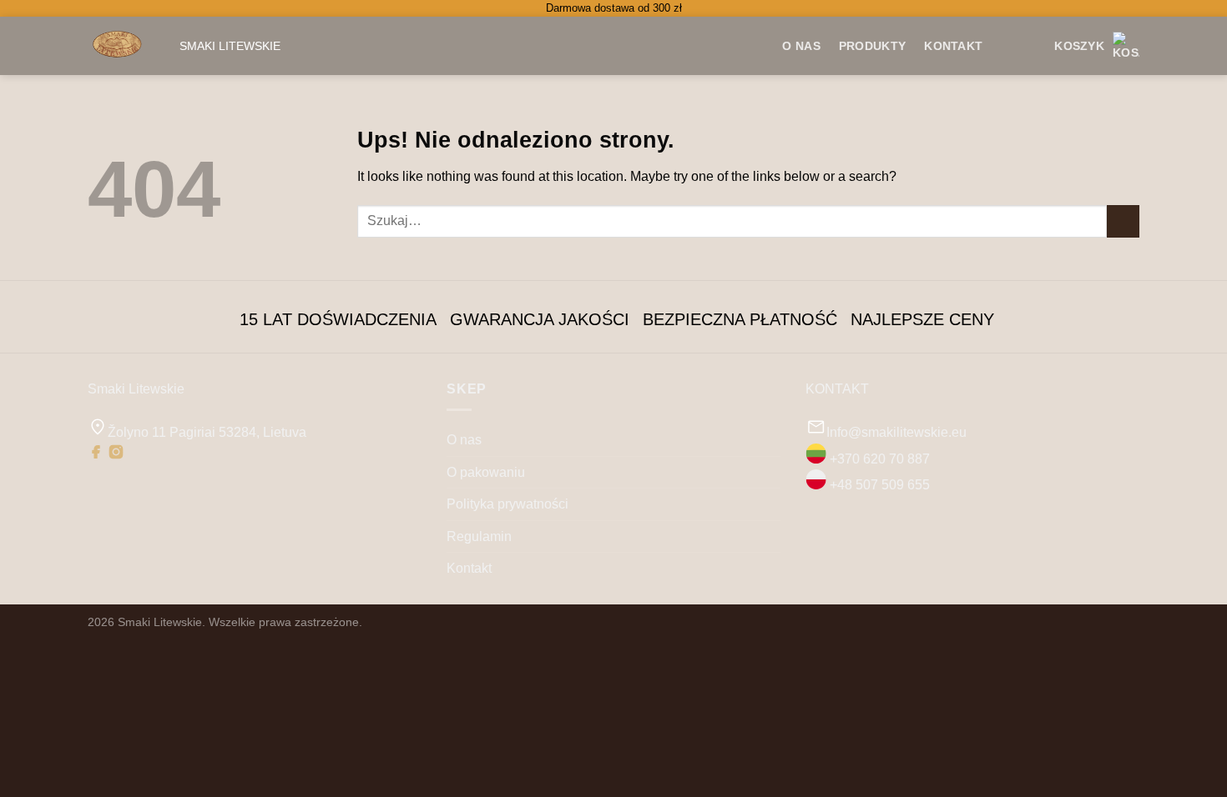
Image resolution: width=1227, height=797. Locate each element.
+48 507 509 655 (880, 485)
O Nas (801, 46)
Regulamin (479, 536)
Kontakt (953, 46)
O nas (464, 440)
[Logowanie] (1027, 46)
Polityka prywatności (507, 504)
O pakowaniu (486, 472)
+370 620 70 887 (880, 459)
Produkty (872, 46)
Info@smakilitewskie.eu (896, 432)
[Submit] (1123, 221)
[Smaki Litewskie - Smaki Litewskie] (121, 46)
